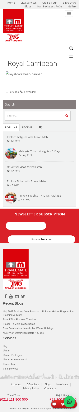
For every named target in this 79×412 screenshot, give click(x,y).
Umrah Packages (12, 355)
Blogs (27, 6)
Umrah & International (15, 359)
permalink (30, 92)
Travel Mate (13, 408)
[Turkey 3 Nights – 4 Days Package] (11, 198)
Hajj (5, 346)
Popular (11, 127)
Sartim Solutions (63, 408)
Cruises (14, 92)
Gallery (72, 6)
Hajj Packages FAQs (49, 6)
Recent (27, 127)
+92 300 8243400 (63, 399)
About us (16, 384)
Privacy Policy (31, 388)
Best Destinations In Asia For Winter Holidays (28, 328)
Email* (10, 220)
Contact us (50, 388)
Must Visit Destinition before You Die (23, 332)
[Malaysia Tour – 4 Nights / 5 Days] (11, 153)
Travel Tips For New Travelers (19, 319)
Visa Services (10, 368)
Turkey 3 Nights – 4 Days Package (39, 195)
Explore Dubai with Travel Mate (26, 181)
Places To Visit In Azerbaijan (19, 323)
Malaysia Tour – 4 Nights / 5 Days (39, 151)
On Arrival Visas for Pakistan (24, 167)
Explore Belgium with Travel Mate (28, 137)
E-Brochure (32, 384)
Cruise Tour (9, 364)
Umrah (6, 350)
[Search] (67, 116)
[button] (69, 401)
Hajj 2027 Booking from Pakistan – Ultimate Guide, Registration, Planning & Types (38, 313)
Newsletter (62, 384)
